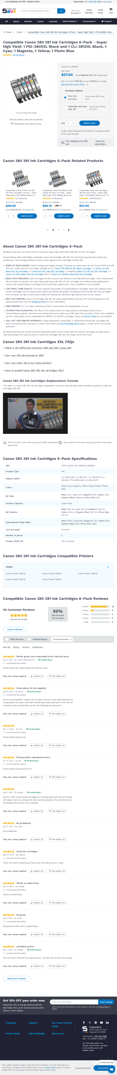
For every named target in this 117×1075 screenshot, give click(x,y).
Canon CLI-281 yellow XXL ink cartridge (24, 274)
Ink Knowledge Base (69, 323)
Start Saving (106, 1002)
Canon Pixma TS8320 (88, 573)
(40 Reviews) (18, 55)
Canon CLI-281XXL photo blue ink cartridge (71, 274)
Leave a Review (14, 629)
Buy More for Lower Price (73, 84)
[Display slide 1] (53, 230)
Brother (28, 21)
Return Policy (90, 316)
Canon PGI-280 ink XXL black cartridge (73, 268)
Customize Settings (83, 1068)
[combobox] (42, 10)
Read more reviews (16, 978)
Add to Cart (27, 216)
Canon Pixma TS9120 (15, 579)
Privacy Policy (103, 1007)
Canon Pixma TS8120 (15, 573)
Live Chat (108, 2)
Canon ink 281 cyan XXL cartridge (48, 271)
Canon (40, 21)
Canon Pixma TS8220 (51, 573)
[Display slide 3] (63, 230)
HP (6, 21)
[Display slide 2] (58, 230)
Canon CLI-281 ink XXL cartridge (92, 271)
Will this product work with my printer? (26, 119)
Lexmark (53, 21)
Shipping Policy (39, 302)
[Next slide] (69, 229)
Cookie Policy (50, 1067)
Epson (16, 21)
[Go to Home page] (9, 11)
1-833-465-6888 (94, 2)
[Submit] (61, 11)
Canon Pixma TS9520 (51, 579)
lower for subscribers (100, 142)
